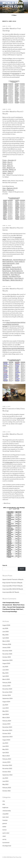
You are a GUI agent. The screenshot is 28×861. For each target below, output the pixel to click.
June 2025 (5, 670)
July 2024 (5, 705)
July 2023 (5, 743)
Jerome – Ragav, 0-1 (8, 171)
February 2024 (6, 721)
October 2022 (6, 771)
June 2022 (5, 781)
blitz (3, 804)
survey (4, 839)
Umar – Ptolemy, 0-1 (8, 190)
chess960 (5, 814)
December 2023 (7, 727)
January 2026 (6, 647)
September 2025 (7, 660)
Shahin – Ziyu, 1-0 (7, 162)
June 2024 (5, 708)
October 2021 (6, 791)
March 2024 (6, 717)
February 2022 (6, 787)
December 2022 (7, 765)
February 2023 (6, 759)
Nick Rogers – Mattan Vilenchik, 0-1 (12, 280)
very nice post (21, 418)
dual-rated (5, 817)
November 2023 (7, 730)
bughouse (5, 807)
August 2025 (6, 663)
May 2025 (5, 673)
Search (4, 565)
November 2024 (7, 692)
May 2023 (5, 749)
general (4, 823)
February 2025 (6, 682)
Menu (14, 15)
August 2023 (6, 740)
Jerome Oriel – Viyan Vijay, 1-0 (10, 274)
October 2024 (6, 695)
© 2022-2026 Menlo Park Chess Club (11, 857)
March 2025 (6, 679)
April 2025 (5, 676)
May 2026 (5, 635)
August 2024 (6, 701)
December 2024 (7, 689)
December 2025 (7, 650)
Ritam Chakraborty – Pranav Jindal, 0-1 (13, 261)
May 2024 (5, 711)
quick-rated (5, 833)
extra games (15, 73)
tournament (5, 73)
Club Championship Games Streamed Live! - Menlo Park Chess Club (13, 605)
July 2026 (5, 628)
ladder (4, 826)
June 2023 (5, 746)
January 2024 (6, 724)
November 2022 (7, 768)
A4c (3, 801)
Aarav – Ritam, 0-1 (7, 166)
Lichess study (9, 462)
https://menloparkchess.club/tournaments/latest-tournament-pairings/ (13, 324)
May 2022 (5, 784)
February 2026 (6, 644)
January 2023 (6, 762)
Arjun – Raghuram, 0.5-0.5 (10, 188)
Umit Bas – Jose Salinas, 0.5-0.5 (11, 276)
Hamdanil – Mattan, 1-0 (9, 169)
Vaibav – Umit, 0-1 (7, 173)
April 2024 (5, 714)
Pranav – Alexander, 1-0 (9, 160)
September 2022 (7, 775)
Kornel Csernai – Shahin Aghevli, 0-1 (12, 271)
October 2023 (6, 733)
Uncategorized (6, 845)
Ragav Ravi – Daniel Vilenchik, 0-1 (12, 269)
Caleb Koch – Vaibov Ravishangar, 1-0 (13, 272)
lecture (4, 830)
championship (6, 810)
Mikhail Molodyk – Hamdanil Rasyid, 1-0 (13, 259)
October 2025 (6, 657)
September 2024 (7, 698)
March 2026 (6, 641)
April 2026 (5, 638)
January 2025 (6, 685)
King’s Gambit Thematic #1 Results (12, 582)
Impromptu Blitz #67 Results (10, 592)
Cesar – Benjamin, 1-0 (8, 167)
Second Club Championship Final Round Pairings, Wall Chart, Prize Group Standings (13, 609)
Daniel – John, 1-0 (7, 164)
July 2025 (5, 666)
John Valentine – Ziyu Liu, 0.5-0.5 (11, 267)
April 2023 (5, 752)
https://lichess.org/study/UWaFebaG (13, 348)
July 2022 (5, 778)
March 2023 (6, 756)
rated (4, 836)
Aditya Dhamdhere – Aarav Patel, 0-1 (13, 278)
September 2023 (7, 736)
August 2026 (6, 625)
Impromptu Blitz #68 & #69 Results (12, 589)
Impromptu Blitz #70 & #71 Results (12, 586)
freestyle (5, 820)
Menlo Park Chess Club (13, 4)
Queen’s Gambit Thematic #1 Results (12, 579)
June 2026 (5, 631)
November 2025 (7, 654)
